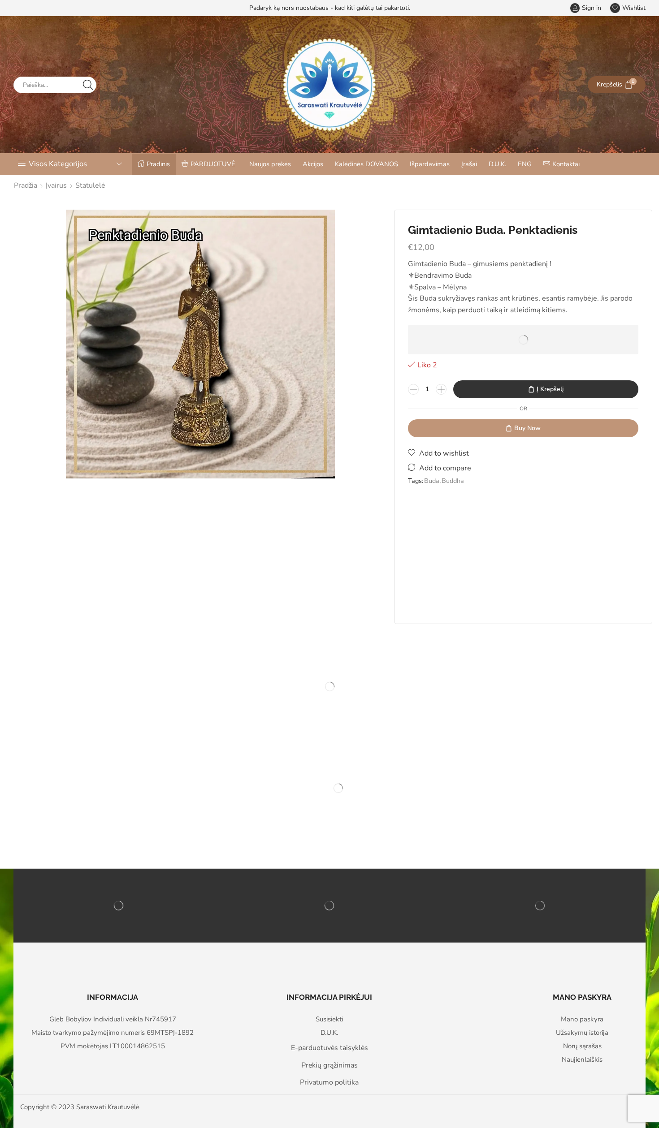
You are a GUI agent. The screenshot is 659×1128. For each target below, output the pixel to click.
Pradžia (25, 185)
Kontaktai (566, 163)
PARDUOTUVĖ (213, 163)
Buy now (527, 428)
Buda (431, 480)
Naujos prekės (270, 163)
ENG (525, 163)
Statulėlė (90, 185)
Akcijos (313, 163)
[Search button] (88, 85)
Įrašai (469, 163)
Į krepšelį (550, 389)
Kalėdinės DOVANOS (366, 163)
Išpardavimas (430, 163)
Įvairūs (56, 185)
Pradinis (158, 163)
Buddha (453, 480)
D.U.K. (497, 163)
